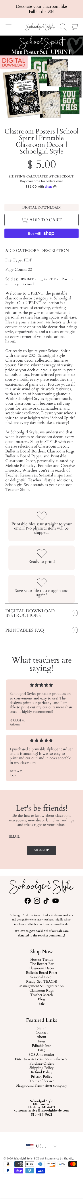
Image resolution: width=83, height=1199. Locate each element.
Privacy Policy (41, 1077)
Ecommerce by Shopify (59, 1159)
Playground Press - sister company (41, 1085)
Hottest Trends (41, 960)
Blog (41, 999)
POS (37, 1159)
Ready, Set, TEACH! (41, 982)
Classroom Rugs (41, 990)
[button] (8, 27)
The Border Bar (42, 964)
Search (41, 1028)
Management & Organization (41, 986)
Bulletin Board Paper (41, 973)
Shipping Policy (41, 1068)
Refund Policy (41, 1072)
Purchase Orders (41, 1063)
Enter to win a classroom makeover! (41, 1059)
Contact (42, 1032)
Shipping (17, 177)
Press (41, 1041)
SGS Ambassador (41, 1055)
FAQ (41, 1050)
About (41, 1037)
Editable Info (41, 1046)
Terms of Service (41, 1081)
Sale (41, 1004)
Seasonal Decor (41, 977)
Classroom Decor (41, 968)
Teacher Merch (41, 995)
